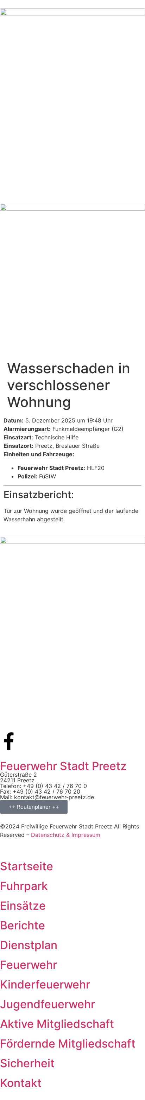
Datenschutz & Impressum (65, 834)
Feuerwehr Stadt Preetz (63, 766)
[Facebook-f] (9, 741)
